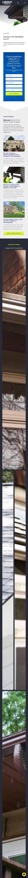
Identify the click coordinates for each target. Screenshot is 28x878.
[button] (24, 874)
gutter (4, 45)
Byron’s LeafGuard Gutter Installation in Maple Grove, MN (11, 186)
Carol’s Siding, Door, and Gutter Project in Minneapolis (12, 220)
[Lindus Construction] (8, 2)
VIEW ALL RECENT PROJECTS (14, 233)
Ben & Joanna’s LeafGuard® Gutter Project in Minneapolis (12, 154)
